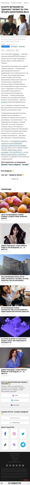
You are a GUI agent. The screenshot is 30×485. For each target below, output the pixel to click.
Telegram (16, 400)
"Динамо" (16, 54)
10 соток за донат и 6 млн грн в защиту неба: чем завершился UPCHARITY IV (13, 341)
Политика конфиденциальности (15, 461)
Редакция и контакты (15, 455)
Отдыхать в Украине (16, 2)
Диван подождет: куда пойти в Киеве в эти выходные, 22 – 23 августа (14, 247)
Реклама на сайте (15, 457)
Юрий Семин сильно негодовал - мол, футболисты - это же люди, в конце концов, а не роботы (14, 152)
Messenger (16, 405)
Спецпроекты (15, 459)
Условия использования (15, 453)
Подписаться (16, 422)
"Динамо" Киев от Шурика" (11, 164)
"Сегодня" (25, 164)
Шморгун (4, 102)
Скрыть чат (15, 179)
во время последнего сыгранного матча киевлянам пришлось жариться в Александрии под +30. (14, 144)
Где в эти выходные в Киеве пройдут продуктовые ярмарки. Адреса (14, 216)
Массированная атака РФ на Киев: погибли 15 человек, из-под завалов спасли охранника (14, 278)
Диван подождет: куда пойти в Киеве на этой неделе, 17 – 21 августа (14, 372)
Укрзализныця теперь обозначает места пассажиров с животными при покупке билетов (15, 310)
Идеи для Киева (5, 2)
